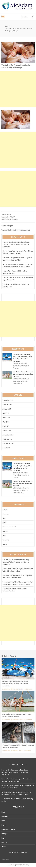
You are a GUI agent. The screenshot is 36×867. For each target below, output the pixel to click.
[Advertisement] (18, 89)
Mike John (7, 689)
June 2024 (6, 448)
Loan (4, 535)
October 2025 (7, 405)
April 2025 (5, 426)
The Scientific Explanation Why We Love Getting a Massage (9, 217)
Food (4, 518)
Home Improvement (9, 527)
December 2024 (7, 435)
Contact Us (5, 859)
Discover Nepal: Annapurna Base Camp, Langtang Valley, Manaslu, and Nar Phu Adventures (15, 244)
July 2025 (5, 413)
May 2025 (5, 422)
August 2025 (6, 409)
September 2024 (8, 444)
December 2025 (7, 400)
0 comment (29, 689)
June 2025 (6, 418)
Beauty (4, 510)
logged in (13, 230)
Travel (4, 544)
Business (5, 514)
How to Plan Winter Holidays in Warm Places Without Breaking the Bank (23, 374)
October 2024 (7, 439)
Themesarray (24, 865)
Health (4, 523)
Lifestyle (5, 531)
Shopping (5, 540)
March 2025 (6, 431)
